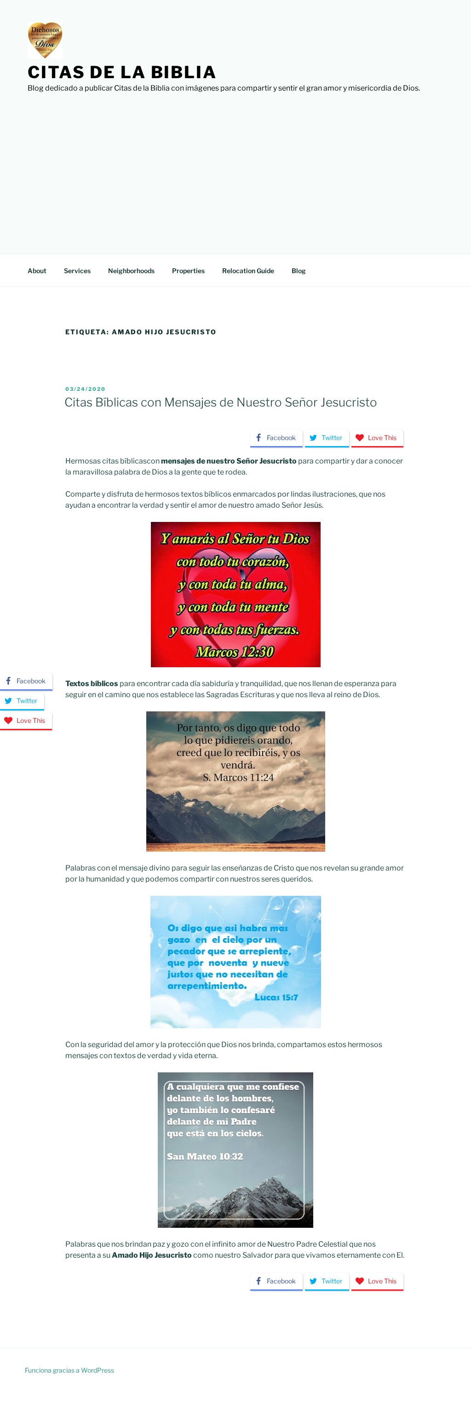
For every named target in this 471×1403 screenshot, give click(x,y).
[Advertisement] (235, 162)
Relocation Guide (248, 271)
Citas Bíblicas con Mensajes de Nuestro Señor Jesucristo (220, 402)
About (37, 271)
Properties (188, 271)
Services (77, 271)
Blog (299, 271)
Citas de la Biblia (122, 72)
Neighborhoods (131, 271)
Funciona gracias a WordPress (69, 1370)
